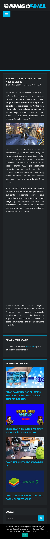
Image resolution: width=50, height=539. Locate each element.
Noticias (35, 85)
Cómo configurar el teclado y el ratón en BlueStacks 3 (24, 497)
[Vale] (47, 531)
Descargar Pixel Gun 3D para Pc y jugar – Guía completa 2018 (24, 430)
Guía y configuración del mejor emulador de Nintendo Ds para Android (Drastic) (23, 395)
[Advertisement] (25, 44)
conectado (31, 346)
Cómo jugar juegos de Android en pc (24, 463)
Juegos (28, 85)
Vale (25, 535)
